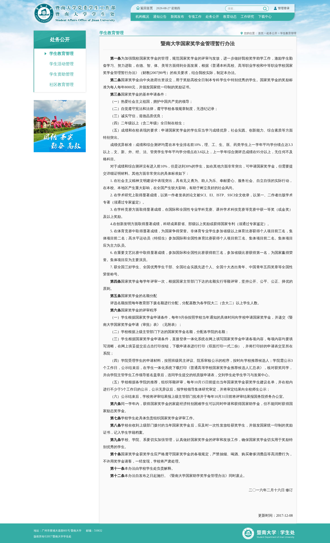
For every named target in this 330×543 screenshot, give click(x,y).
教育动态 (230, 16)
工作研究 (247, 16)
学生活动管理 (61, 64)
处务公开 (212, 16)
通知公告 (160, 16)
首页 (261, 33)
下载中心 (265, 16)
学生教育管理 (61, 53)
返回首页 (146, 8)
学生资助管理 (61, 74)
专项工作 (195, 16)
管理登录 (284, 8)
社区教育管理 (61, 84)
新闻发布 (177, 16)
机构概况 (142, 16)
